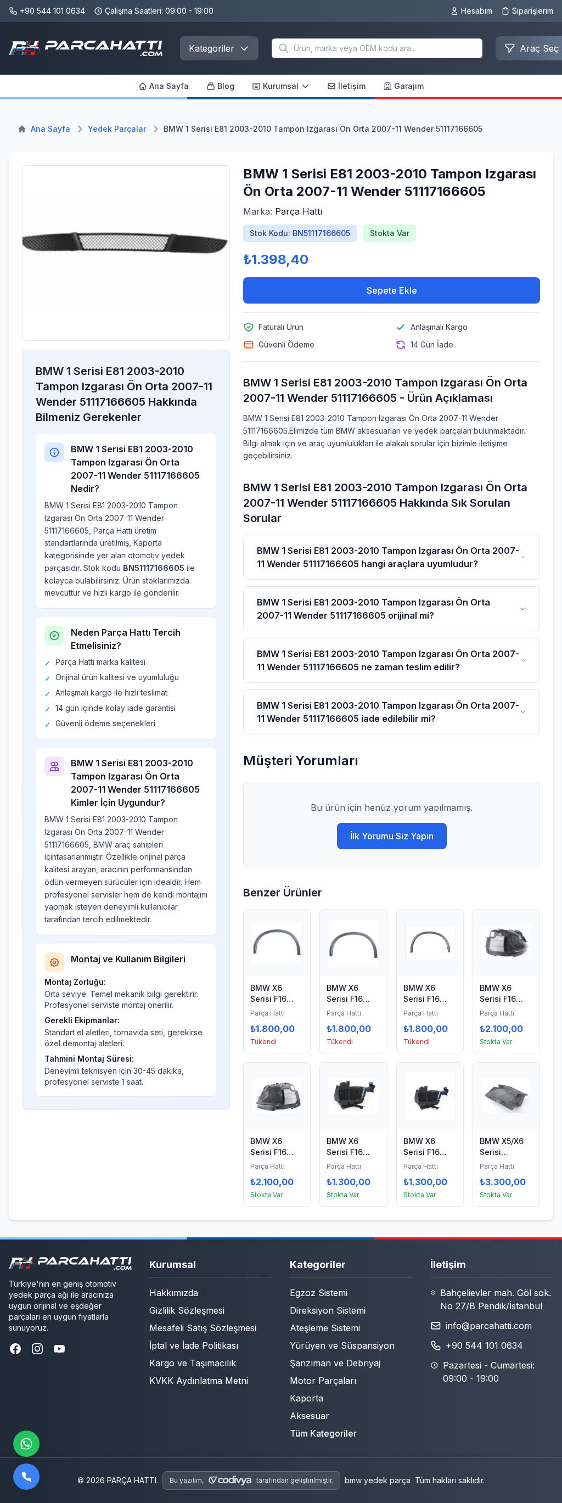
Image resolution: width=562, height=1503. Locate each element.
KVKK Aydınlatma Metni (198, 1380)
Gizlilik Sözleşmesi (186, 1310)
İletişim (352, 86)
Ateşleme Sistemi (325, 1327)
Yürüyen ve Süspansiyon (342, 1345)
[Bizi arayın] (26, 1476)
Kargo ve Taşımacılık (192, 1363)
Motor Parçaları (323, 1380)
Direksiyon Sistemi (328, 1310)
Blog (225, 86)
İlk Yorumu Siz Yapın (392, 836)
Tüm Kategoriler (323, 1433)
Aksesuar (309, 1415)
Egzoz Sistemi (318, 1292)
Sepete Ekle (392, 290)
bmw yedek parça (378, 1480)
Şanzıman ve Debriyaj (335, 1363)
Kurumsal (281, 86)
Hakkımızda (173, 1292)
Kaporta (306, 1398)
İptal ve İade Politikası (193, 1345)
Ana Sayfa (169, 86)
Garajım (409, 86)
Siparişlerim (532, 10)
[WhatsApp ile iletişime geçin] (26, 1444)
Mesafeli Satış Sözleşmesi (202, 1327)
